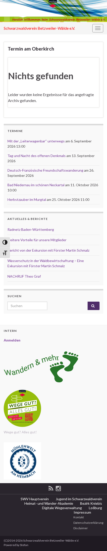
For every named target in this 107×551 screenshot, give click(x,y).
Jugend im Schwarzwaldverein (78, 499)
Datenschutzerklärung (88, 523)
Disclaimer (80, 528)
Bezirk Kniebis (90, 503)
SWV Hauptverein (34, 499)
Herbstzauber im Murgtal (26, 199)
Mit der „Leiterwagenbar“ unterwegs (36, 141)
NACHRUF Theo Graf (24, 276)
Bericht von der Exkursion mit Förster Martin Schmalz (48, 250)
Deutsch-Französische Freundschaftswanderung (45, 170)
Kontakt (78, 517)
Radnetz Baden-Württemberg (30, 229)
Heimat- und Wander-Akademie (48, 503)
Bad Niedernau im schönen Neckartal (35, 185)
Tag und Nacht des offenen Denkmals (36, 156)
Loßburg (95, 508)
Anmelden (12, 340)
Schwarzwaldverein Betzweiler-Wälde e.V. (39, 28)
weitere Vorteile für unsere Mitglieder (36, 240)
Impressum (82, 512)
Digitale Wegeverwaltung (61, 508)
